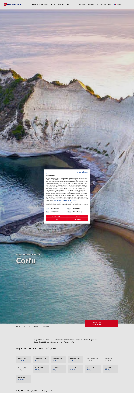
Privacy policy (79, 172)
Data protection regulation (61, 200)
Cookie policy (73, 200)
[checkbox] (69, 208)
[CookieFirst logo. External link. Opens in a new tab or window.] (46, 173)
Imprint (86, 172)
